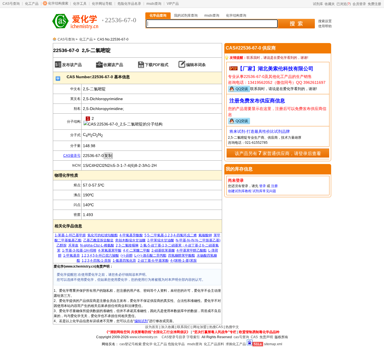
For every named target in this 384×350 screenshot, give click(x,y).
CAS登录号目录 (174, 337)
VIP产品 (173, 4)
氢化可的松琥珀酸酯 (102, 235)
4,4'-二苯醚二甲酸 (136, 250)
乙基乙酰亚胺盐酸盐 (98, 240)
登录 (262, 186)
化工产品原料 (214, 344)
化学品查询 (158, 15)
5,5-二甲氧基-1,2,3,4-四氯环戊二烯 (170, 235)
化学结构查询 (236, 15)
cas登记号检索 (130, 344)
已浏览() (343, 4)
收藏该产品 (113, 64)
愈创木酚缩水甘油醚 (130, 240)
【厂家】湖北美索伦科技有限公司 (275, 68)
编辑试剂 (141, 321)
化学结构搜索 (58, 3)
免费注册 (374, 4)
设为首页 (152, 327)
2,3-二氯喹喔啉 (127, 245)
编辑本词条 (196, 64)
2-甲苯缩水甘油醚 (160, 240)
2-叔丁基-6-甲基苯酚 (153, 260)
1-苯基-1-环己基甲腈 (70, 235)
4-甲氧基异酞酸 (131, 235)
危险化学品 (176, 344)
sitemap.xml (273, 344)
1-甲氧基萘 (71, 255)
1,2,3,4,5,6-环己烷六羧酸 (100, 255)
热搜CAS (216, 327)
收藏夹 (330, 4)
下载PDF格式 (156, 64)
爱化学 (148, 344)
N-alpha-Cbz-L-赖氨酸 (97, 245)
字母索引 (193, 337)
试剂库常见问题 (264, 191)
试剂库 (318, 4)
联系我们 (184, 327)
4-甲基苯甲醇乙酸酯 (192, 250)
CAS (254, 337)
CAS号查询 (11, 4)
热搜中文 (232, 327)
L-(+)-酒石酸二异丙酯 (150, 255)
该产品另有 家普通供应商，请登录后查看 (278, 153)
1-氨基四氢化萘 (124, 260)
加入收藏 (168, 327)
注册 (274, 186)
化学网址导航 (102, 4)
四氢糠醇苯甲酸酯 (181, 255)
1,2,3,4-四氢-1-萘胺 (96, 260)
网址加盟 (200, 327)
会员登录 (359, 4)
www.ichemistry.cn (143, 337)
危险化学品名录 (129, 4)
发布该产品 (72, 64)
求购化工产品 (236, 344)
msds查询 (153, 4)
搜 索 (296, 23)
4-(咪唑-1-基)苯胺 (183, 260)
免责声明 (266, 337)
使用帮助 (325, 26)
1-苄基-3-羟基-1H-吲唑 (79, 250)
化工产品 (32, 4)
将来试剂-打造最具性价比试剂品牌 (259, 131)
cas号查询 (241, 337)
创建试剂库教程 (240, 191)
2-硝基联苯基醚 (163, 250)
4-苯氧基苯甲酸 (109, 250)
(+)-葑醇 (127, 255)
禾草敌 (73, 245)
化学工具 (80, 4)
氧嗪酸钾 (205, 235)
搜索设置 (325, 21)
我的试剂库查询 (186, 15)
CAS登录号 (71, 156)
